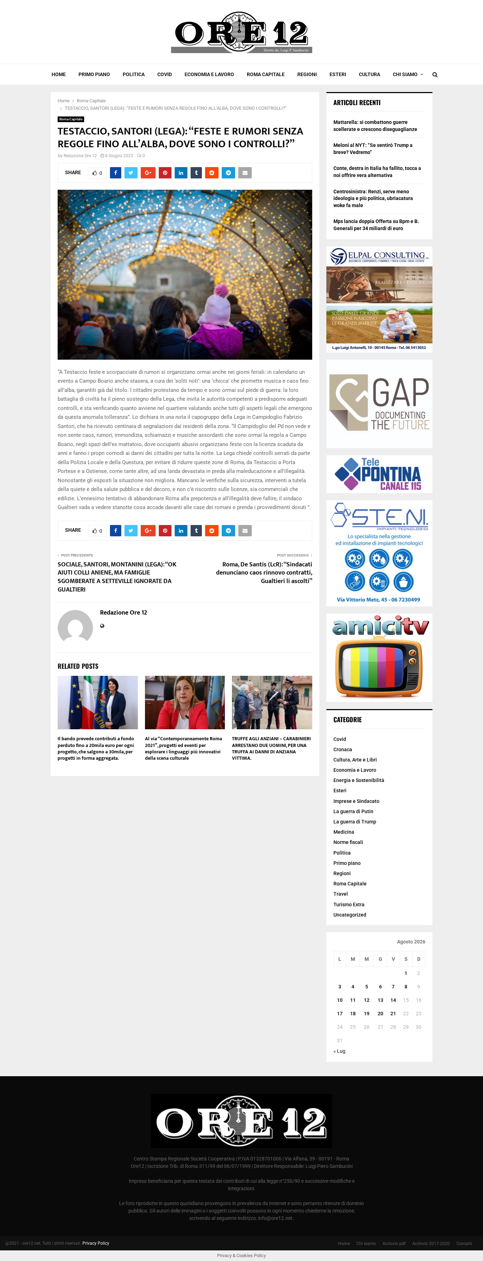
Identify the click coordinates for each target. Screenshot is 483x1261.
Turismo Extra (349, 904)
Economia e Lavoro (209, 74)
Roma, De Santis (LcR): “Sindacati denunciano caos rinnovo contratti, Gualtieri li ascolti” (264, 573)
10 (340, 1000)
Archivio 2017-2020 (431, 1243)
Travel (340, 894)
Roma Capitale (266, 74)
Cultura (369, 74)
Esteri (338, 74)
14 (393, 1000)
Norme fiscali (348, 842)
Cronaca (342, 749)
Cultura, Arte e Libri (355, 760)
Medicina (343, 832)
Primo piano (94, 74)
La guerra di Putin (353, 811)
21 (393, 1013)
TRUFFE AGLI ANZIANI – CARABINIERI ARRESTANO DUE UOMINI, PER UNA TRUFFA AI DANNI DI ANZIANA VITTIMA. (271, 748)
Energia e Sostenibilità (358, 780)
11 (353, 1000)
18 (353, 1013)
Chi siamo (405, 74)
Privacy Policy (95, 1243)
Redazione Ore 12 (80, 155)
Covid (164, 74)
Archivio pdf (394, 1243)
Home (59, 74)
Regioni (307, 74)
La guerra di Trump (354, 821)
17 (340, 1013)
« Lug (339, 1051)
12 (366, 1000)
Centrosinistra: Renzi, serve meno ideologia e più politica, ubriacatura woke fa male (373, 198)
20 (380, 1013)
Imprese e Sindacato (356, 801)
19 (366, 1013)
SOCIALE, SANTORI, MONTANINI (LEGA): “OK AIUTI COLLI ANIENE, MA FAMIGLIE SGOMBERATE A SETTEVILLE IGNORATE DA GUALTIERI (117, 577)
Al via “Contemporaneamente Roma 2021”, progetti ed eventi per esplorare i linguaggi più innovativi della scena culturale (183, 748)
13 (380, 1000)
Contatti (464, 1243)
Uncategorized (349, 915)
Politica (134, 74)
